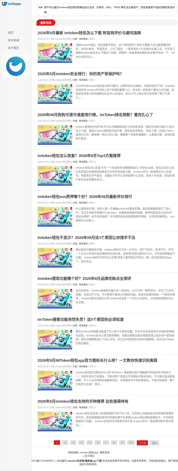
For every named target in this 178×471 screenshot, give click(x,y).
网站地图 (73, 452)
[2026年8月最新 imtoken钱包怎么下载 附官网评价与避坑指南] (55, 53)
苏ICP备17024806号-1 (42, 460)
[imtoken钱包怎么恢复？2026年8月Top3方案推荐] (55, 176)
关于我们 (13, 47)
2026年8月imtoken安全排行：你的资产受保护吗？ (81, 74)
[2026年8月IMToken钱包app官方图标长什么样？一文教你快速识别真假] (55, 381)
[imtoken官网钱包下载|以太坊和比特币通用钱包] (15, 14)
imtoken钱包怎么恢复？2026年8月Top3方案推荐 (79, 156)
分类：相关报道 (80, 39)
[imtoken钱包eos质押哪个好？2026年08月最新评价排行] (55, 217)
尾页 (154, 443)
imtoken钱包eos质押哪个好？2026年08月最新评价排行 (85, 196)
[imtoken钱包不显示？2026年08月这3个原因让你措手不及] (55, 258)
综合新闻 (13, 40)
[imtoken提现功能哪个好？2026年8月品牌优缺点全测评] (55, 299)
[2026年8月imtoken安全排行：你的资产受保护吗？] (55, 94)
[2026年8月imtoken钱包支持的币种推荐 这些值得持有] (55, 421)
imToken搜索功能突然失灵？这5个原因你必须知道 (81, 319)
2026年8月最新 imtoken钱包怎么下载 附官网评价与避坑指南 (89, 33)
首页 (11, 32)
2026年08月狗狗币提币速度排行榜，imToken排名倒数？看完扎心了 (95, 115)
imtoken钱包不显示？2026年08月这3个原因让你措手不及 (86, 237)
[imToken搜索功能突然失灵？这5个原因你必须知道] (55, 340)
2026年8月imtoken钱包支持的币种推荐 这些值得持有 (83, 401)
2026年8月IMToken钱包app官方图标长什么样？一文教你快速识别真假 (97, 360)
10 (131, 442)
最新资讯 (105, 452)
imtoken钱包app (89, 452)
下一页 (142, 443)
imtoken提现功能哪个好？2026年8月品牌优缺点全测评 (84, 278)
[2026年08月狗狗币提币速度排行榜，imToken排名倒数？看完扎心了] (55, 135)
